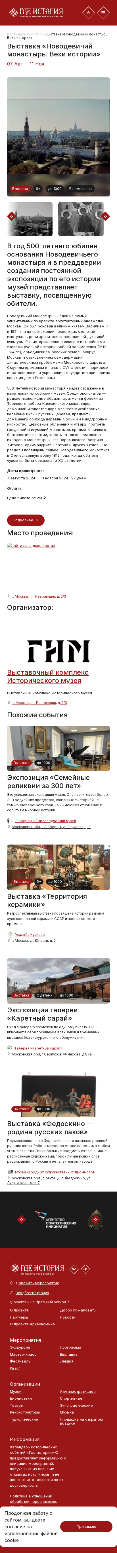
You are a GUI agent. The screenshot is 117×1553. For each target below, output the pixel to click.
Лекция (66, 1361)
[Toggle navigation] (88, 12)
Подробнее (23, 520)
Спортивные (71, 1398)
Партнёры (19, 1317)
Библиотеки (21, 1398)
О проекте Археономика (32, 1324)
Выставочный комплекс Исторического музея (48, 676)
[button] (40, 1302)
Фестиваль (20, 1361)
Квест (15, 1368)
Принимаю (86, 1526)
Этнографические (76, 1405)
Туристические (24, 1419)
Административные (78, 1391)
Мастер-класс (23, 1354)
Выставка (20, 189)
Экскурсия (20, 1347)
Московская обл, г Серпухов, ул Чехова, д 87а (52, 1054)
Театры (16, 1405)
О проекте (19, 1310)
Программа (70, 1347)
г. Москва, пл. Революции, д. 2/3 (39, 596)
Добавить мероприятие (37, 1283)
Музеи (16, 1391)
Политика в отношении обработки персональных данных (33, 1501)
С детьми (45, 995)
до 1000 (55, 189)
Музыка (67, 1412)
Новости (68, 1317)
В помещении (81, 189)
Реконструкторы (25, 1412)
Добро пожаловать (78, 1310)
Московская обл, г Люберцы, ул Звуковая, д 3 (51, 827)
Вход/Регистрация (32, 1293)
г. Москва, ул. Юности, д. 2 (34, 940)
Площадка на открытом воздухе (81, 1421)
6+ (38, 189)
